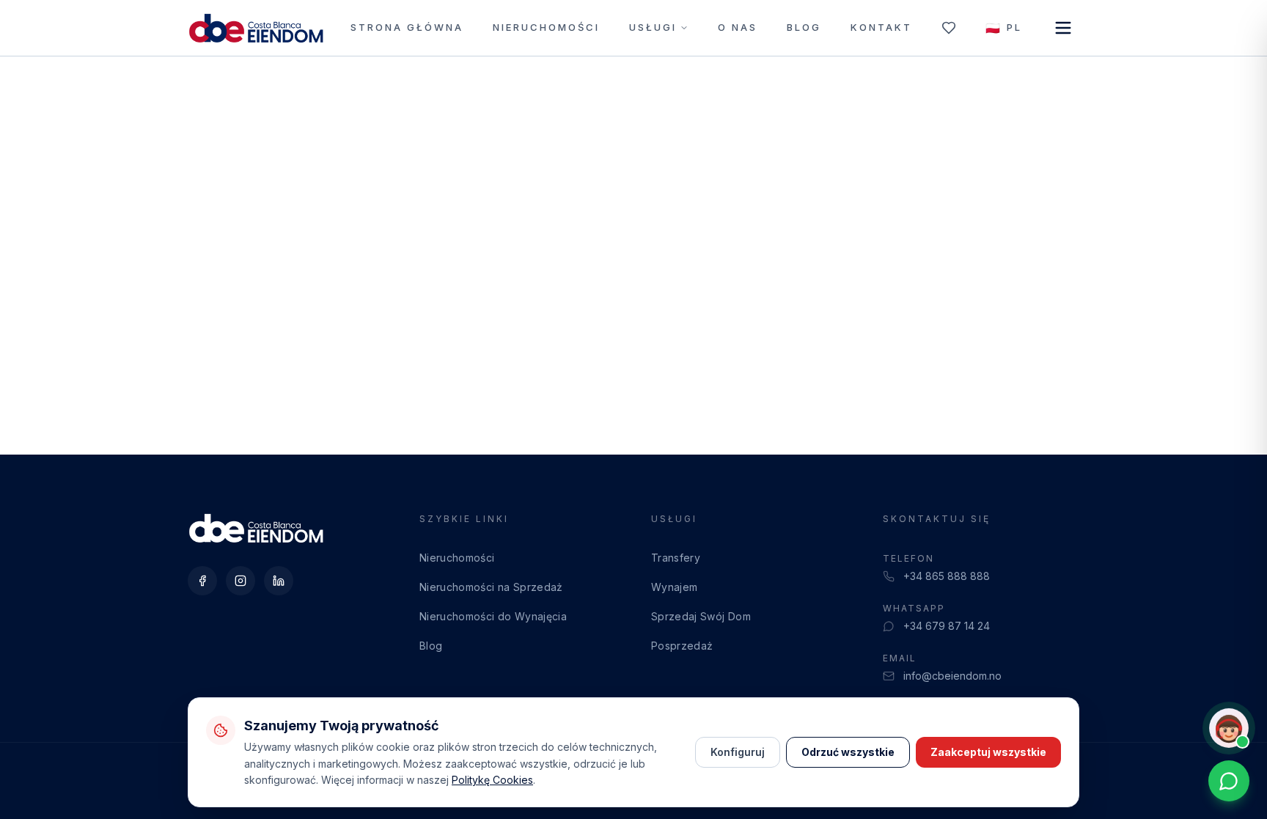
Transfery (675, 557)
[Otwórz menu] (1063, 28)
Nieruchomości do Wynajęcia (493, 616)
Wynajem (674, 587)
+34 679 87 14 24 (946, 626)
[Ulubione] (948, 28)
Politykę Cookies (492, 780)
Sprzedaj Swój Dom (701, 616)
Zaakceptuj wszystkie (988, 752)
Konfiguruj (737, 752)
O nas (737, 27)
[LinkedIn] (278, 580)
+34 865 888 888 (946, 576)
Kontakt (881, 27)
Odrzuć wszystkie (848, 752)
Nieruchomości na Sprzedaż (491, 587)
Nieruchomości (546, 27)
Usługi (653, 27)
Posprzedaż (682, 645)
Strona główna (406, 27)
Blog (804, 27)
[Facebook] (202, 580)
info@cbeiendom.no (952, 675)
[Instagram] (240, 580)
